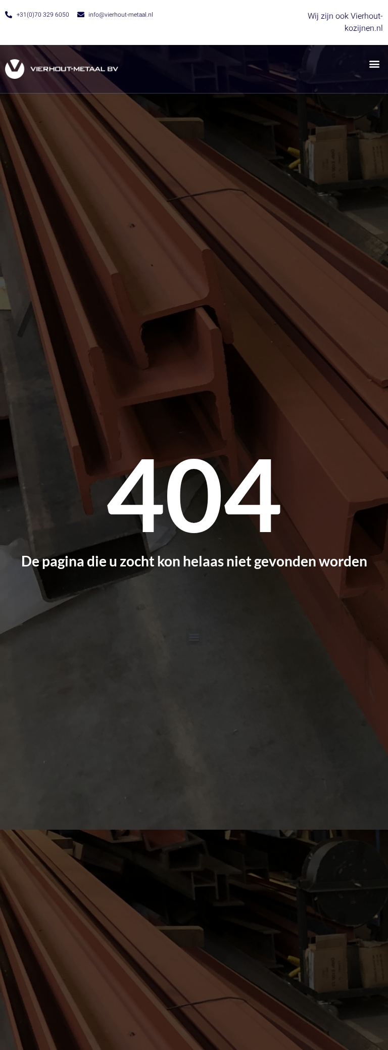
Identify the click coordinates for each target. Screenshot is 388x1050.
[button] (374, 63)
